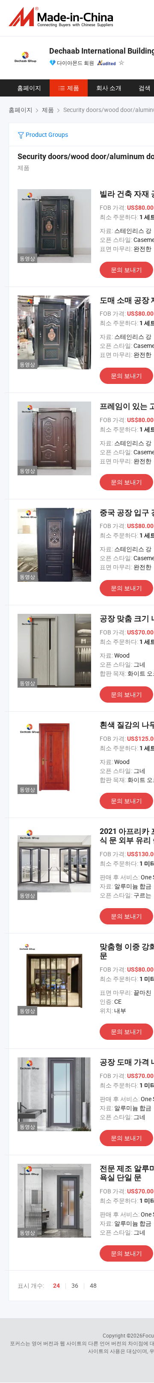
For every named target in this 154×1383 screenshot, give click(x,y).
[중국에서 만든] (62, 17)
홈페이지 (29, 88)
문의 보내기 (126, 270)
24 (56, 1285)
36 (74, 1285)
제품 (73, 88)
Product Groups (46, 134)
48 (93, 1285)
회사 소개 (108, 88)
